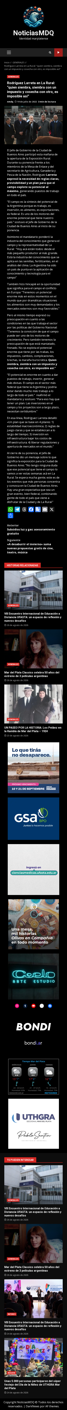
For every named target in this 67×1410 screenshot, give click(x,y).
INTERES (11, 1314)
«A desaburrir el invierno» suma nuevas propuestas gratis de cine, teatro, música (30, 546)
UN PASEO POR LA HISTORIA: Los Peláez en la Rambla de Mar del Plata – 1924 (33, 703)
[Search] (50, 52)
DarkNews (32, 1406)
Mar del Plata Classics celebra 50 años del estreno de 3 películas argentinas (33, 648)
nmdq (10, 101)
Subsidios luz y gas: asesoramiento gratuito (31, 529)
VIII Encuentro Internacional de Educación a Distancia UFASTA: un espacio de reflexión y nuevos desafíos (33, 589)
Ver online (58, 52)
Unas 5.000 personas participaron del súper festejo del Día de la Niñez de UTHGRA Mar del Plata (33, 1357)
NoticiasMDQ (33, 33)
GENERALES (13, 76)
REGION (11, 1373)
